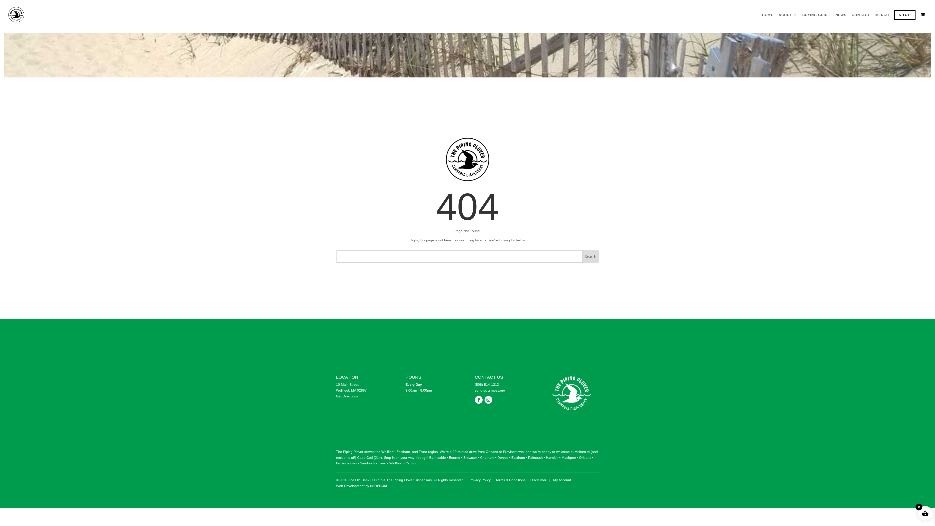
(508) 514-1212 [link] (487, 384)
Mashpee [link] (568, 458)
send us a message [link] (490, 390)
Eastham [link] (403, 452)
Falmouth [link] (535, 458)
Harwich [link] (552, 458)
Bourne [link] (454, 458)
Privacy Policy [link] (480, 480)
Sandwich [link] (367, 463)
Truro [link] (423, 452)
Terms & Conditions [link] (510, 480)
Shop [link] (905, 15)
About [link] (785, 15)
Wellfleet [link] (387, 452)
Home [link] (767, 15)
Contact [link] (861, 15)
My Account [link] (562, 480)
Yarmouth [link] (413, 463)
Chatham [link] (487, 458)
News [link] (840, 15)
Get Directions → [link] (349, 396)
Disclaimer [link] (538, 480)
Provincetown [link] (513, 452)
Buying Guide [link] (816, 15)
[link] (16, 14)
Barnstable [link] (437, 458)
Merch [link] (882, 15)
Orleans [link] (492, 452)
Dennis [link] (502, 458)
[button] (479, 400)
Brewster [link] (470, 458)
